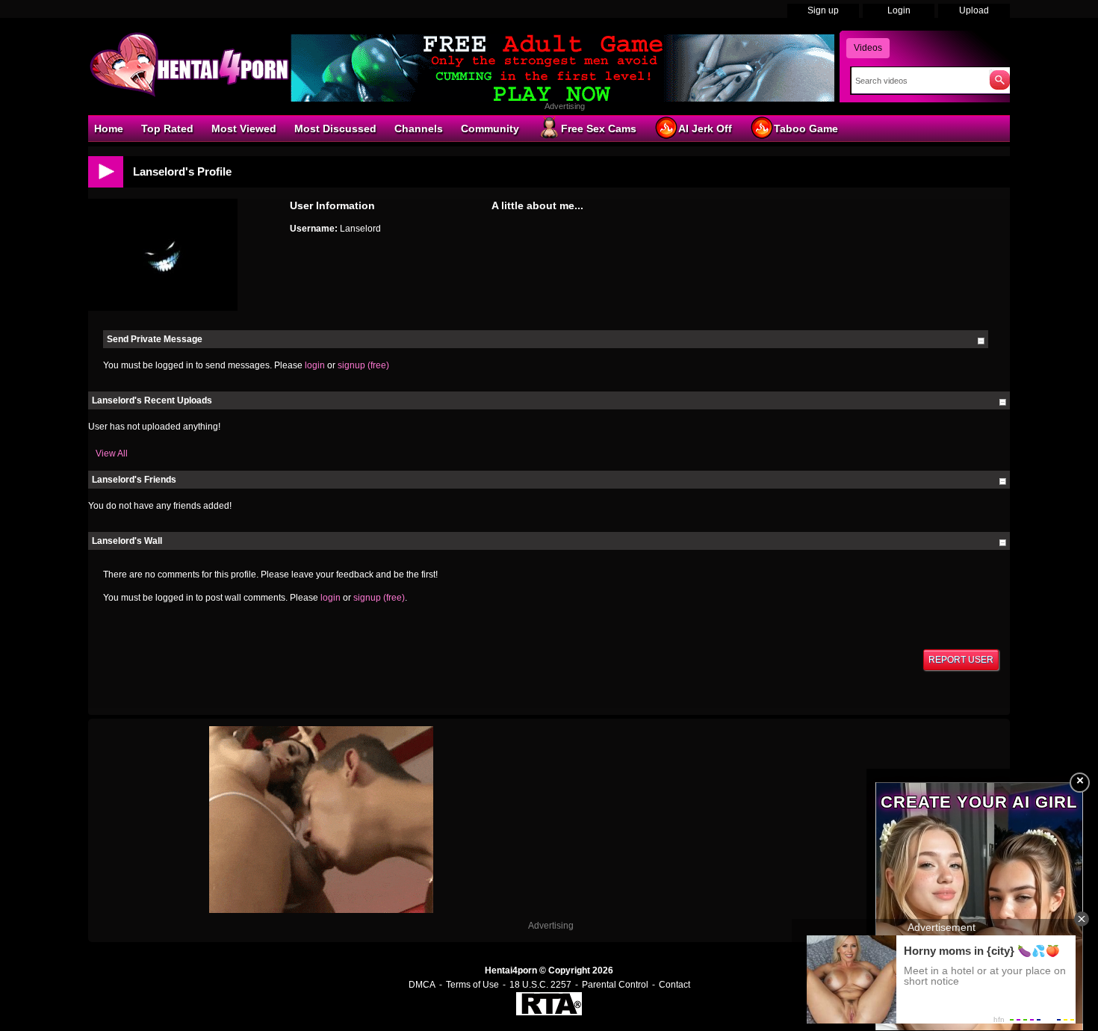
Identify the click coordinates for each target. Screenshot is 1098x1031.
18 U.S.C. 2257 (540, 984)
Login (899, 10)
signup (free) (363, 365)
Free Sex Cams (598, 128)
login (315, 365)
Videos (868, 48)
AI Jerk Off (705, 128)
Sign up (823, 10)
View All (112, 453)
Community (490, 128)
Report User (960, 659)
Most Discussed (335, 128)
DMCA (422, 984)
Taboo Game (806, 128)
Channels (418, 128)
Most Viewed (243, 128)
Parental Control (615, 984)
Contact (674, 984)
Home (108, 128)
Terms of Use (472, 984)
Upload (974, 10)
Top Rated (167, 128)
